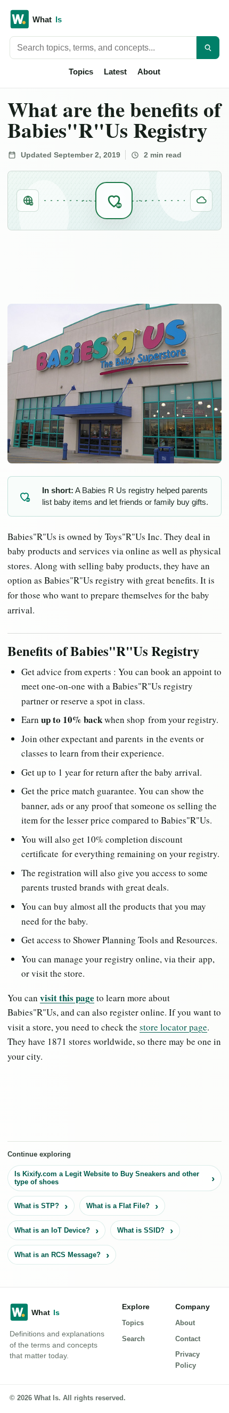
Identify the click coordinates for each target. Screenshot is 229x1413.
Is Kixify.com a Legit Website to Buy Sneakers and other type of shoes (106, 1178)
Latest (115, 71)
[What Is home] (114, 19)
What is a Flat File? (118, 1206)
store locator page (173, 1027)
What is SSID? (141, 1230)
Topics (81, 71)
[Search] (208, 47)
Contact (187, 1339)
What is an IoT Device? (52, 1230)
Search (133, 1339)
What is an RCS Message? (57, 1255)
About (148, 71)
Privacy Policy (187, 1359)
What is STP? (36, 1206)
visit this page (67, 997)
